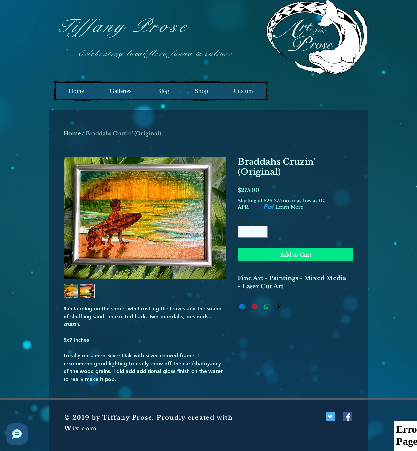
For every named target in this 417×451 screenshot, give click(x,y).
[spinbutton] (253, 231)
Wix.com (80, 428)
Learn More (289, 207)
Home (72, 133)
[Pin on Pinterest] (254, 306)
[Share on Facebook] (242, 306)
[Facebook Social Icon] (347, 416)
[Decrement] (243, 231)
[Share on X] (279, 306)
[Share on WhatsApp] (267, 306)
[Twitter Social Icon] (330, 416)
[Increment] (263, 231)
